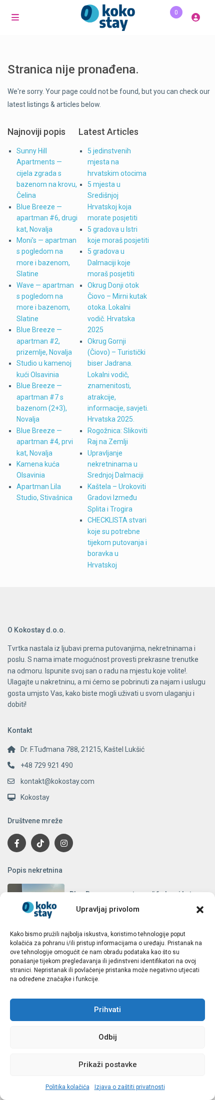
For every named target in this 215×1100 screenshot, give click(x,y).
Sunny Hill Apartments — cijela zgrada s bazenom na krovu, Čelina (46, 173)
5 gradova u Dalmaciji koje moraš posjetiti (111, 262)
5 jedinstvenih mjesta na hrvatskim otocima (117, 162)
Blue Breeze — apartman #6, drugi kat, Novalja (47, 218)
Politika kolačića (68, 1087)
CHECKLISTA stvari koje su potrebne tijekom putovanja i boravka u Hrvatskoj (117, 542)
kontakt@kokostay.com (57, 781)
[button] (200, 910)
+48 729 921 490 (46, 765)
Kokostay (35, 797)
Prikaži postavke (107, 1064)
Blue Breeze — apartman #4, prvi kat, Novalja (44, 442)
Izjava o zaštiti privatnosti (129, 1087)
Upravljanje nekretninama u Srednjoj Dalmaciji (116, 464)
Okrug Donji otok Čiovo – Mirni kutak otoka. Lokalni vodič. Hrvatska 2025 (117, 307)
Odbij (107, 1037)
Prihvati (107, 1009)
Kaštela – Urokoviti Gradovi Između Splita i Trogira (117, 498)
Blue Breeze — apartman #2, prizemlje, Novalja (44, 341)
